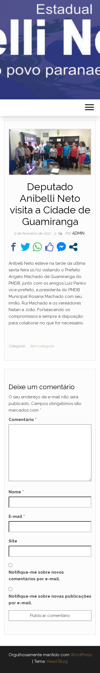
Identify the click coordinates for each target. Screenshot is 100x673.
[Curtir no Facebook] (49, 247)
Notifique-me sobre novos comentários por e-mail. (36, 575)
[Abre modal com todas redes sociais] (73, 247)
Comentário (22, 419)
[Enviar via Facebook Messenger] (61, 247)
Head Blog (57, 661)
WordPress (81, 654)
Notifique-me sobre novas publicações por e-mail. (50, 599)
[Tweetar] (25, 247)
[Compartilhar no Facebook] (13, 247)
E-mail (17, 516)
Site (13, 541)
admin (78, 233)
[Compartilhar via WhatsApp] (37, 247)
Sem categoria (42, 346)
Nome (16, 491)
